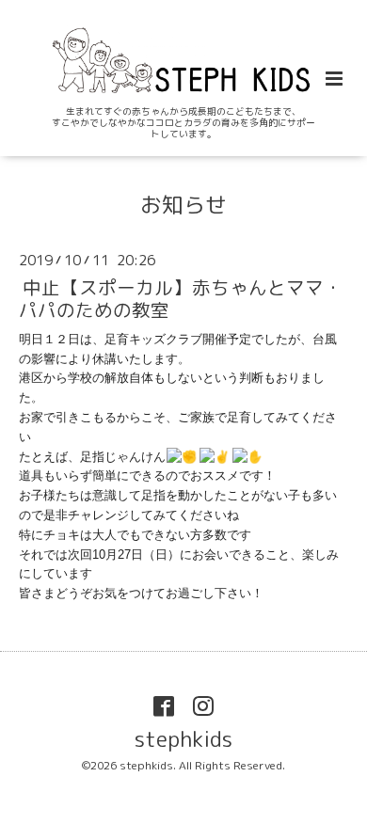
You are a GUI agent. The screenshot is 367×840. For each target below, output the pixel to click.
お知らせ (183, 203)
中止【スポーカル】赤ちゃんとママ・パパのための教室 (181, 298)
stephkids (183, 738)
